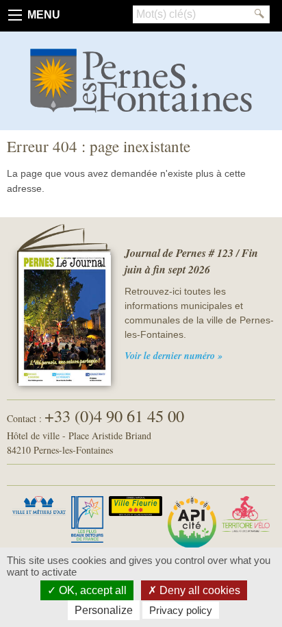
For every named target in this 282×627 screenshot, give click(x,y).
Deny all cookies (198, 590)
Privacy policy (180, 610)
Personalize (104, 610)
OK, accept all (91, 590)
